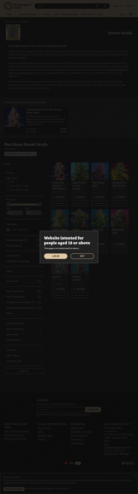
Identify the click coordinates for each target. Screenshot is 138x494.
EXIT (82, 256)
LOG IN (55, 256)
